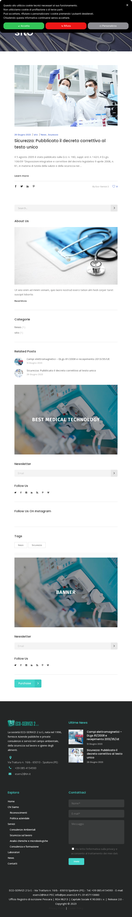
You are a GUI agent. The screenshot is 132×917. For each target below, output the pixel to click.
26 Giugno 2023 (22, 134)
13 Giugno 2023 (34, 362)
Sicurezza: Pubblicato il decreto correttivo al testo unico (61, 370)
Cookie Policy (75, 908)
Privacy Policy (57, 908)
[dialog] (66, 16)
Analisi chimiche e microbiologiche (29, 841)
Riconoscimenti (18, 812)
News (43, 134)
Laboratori (14, 852)
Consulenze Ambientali (22, 829)
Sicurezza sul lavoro (21, 835)
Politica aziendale (19, 818)
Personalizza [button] (109, 25)
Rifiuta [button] (67, 25)
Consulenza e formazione (24, 846)
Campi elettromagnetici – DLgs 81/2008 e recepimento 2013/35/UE (68, 359)
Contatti (12, 863)
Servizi (11, 824)
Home (11, 801)
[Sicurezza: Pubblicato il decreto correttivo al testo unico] (66, 95)
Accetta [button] (25, 25)
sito (36, 134)
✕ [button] (127, 5)
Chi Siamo (13, 807)
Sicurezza (53, 134)
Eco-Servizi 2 (102, 186)
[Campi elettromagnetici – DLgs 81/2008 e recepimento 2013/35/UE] (18, 361)
